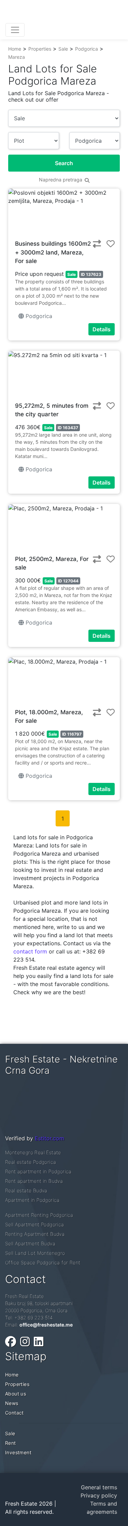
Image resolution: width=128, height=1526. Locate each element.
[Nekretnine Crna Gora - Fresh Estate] (56, 13)
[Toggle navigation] (15, 30)
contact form (30, 951)
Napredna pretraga (61, 179)
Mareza (16, 57)
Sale (63, 49)
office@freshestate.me (46, 1325)
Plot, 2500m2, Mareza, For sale (52, 563)
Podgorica (86, 49)
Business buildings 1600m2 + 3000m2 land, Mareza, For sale (53, 252)
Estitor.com (49, 1138)
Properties (39, 49)
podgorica (38, 316)
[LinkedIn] (38, 1341)
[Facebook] (10, 1341)
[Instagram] (25, 1341)
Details (102, 329)
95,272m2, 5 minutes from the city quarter (51, 410)
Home (14, 49)
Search (64, 163)
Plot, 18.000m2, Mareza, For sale (49, 716)
